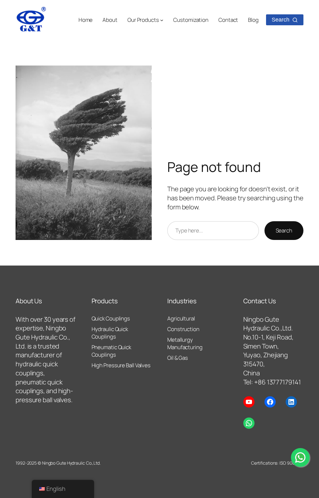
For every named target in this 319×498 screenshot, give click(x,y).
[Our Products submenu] (161, 20)
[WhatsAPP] (300, 457)
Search (284, 230)
